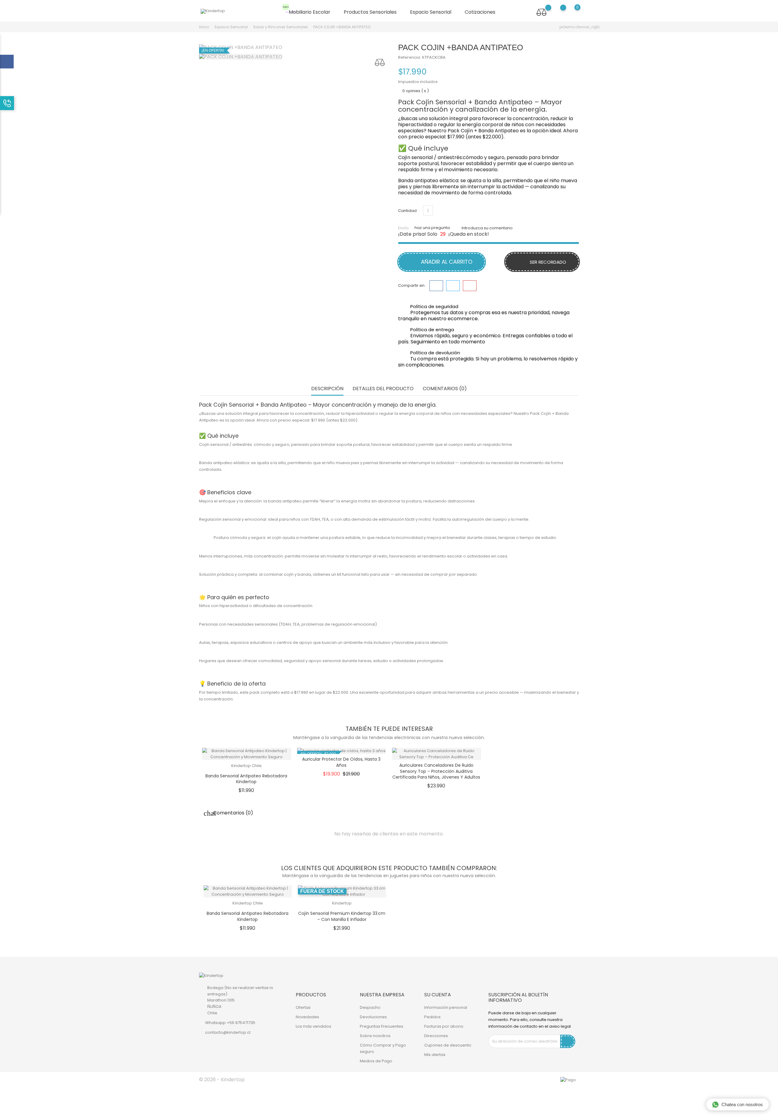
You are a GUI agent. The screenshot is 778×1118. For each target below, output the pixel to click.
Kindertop (342, 903)
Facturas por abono (443, 1026)
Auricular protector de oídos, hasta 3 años (341, 762)
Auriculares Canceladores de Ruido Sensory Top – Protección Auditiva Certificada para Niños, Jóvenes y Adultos (436, 771)
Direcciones (436, 1036)
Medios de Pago (376, 1061)
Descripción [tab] (327, 389)
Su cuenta (437, 994)
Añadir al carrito (445, 262)
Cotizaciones (480, 12)
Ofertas (303, 1007)
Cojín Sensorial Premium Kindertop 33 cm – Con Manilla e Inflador (341, 916)
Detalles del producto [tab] (383, 389)
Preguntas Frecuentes (381, 1026)
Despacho (370, 1007)
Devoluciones (373, 1017)
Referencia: (409, 57)
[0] (571, 11)
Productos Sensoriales (372, 12)
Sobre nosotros (375, 1036)
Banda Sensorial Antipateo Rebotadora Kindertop (246, 779)
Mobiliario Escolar (309, 10)
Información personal (445, 1007)
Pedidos (432, 1017)
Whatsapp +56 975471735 (230, 1023)
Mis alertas (435, 1054)
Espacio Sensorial (433, 12)
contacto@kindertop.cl (227, 1032)
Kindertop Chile (246, 766)
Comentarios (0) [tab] (445, 389)
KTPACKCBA (434, 57)
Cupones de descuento (447, 1045)
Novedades (307, 1017)
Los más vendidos (313, 1026)
